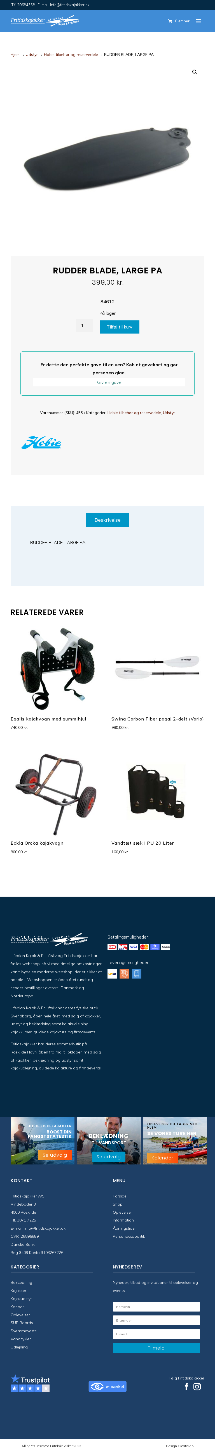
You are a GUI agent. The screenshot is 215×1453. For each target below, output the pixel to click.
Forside (120, 1196)
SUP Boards (22, 1322)
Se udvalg (55, 1155)
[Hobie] (41, 443)
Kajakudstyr (21, 1298)
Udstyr (32, 54)
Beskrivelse (108, 520)
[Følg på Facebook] (186, 1386)
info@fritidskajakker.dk (45, 1228)
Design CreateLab (179, 1446)
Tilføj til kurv (119, 327)
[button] (195, 72)
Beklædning (21, 1282)
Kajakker (18, 1290)
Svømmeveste (24, 1330)
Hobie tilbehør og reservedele (71, 54)
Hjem (15, 54)
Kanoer (17, 1306)
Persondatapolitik (129, 1236)
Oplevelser (122, 1212)
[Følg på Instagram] (197, 1386)
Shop (118, 1204)
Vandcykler (21, 1338)
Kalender (162, 1158)
